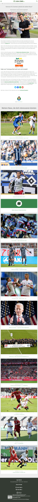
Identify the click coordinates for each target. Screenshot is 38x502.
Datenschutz (21, 481)
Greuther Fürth (31, 83)
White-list (27, 499)
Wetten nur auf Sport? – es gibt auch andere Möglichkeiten (19, 327)
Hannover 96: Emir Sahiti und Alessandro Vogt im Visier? (19, 138)
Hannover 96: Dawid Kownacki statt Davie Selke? (19, 167)
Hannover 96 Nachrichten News (7, 3)
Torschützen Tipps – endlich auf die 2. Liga (19, 298)
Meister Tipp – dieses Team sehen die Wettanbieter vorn (19, 356)
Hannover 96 (7, 43)
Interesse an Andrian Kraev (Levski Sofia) (12, 81)
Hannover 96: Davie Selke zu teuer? (19, 196)
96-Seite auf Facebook (24, 90)
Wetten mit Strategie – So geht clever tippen (19, 269)
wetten (19, 65)
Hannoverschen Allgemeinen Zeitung (22, 52)
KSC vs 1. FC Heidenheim (19, 443)
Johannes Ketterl (20, 101)
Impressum (26, 481)
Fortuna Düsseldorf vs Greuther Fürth (19, 472)
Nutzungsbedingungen (14, 481)
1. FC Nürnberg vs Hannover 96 (19, 414)
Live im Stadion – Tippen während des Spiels (19, 240)
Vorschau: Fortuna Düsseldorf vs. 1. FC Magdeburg (19, 385)
